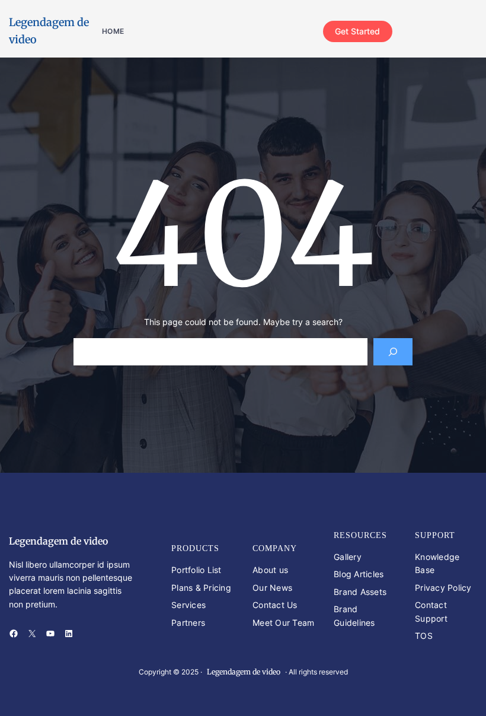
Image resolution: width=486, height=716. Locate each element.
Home (113, 31)
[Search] (392, 352)
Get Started (357, 31)
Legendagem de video (58, 541)
